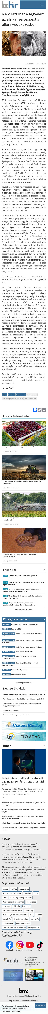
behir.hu (43, 64)
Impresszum (14, 1000)
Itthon (5, 395)
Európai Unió (33, 928)
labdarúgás (24, 889)
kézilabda (26, 906)
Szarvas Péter (8, 923)
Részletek (16, 1011)
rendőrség (29, 910)
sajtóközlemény (32, 395)
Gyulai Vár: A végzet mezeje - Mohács (29, 647)
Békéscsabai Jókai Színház (13, 902)
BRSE (36, 893)
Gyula (5, 897)
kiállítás (14, 889)
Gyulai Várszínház (21, 919)
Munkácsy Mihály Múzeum (21, 897)
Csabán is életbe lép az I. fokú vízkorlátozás (18, 715)
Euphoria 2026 (16, 629)
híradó (5, 889)
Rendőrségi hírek (23, 923)
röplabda (27, 893)
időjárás (16, 906)
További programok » (24, 683)
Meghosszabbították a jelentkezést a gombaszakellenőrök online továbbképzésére (19, 604)
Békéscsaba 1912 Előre (12, 893)
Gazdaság (11, 395)
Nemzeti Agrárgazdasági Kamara (13, 399)
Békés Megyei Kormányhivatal (15, 915)
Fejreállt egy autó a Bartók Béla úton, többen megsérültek (23, 699)
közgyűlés (35, 919)
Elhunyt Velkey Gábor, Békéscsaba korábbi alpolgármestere (24, 694)
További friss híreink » (24, 610)
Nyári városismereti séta (24, 652)
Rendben (40, 1005)
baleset (39, 915)
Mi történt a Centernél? (11, 710)
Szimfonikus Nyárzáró (19, 670)
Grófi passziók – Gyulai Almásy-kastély (24, 624)
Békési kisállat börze (18, 674)
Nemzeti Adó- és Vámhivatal (14, 928)
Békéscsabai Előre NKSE (12, 910)
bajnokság (7, 919)
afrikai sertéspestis (30, 399)
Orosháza (6, 906)
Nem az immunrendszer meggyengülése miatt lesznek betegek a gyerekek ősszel (22, 590)
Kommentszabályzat (30, 1000)
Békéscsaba (31, 902)
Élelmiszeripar (20, 395)
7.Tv (31, 915)
